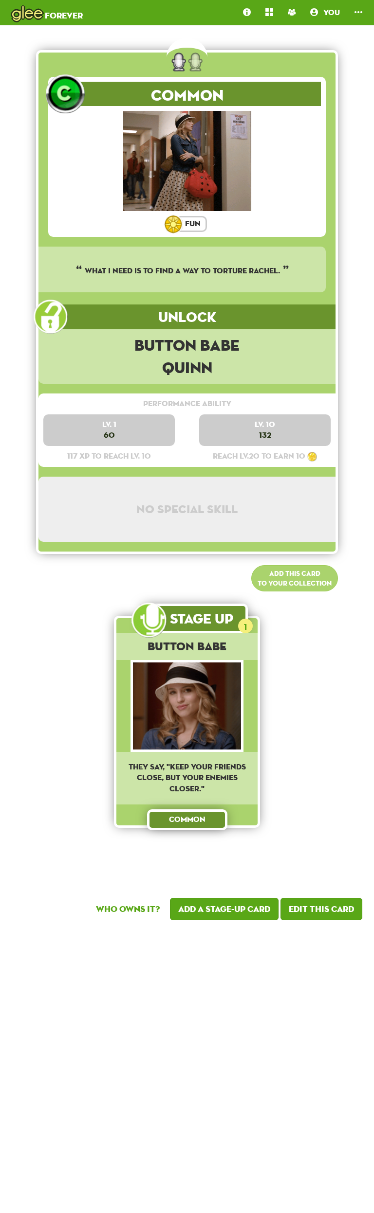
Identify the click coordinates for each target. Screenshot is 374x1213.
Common (187, 95)
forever (47, 12)
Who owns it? (128, 908)
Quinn (187, 367)
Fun (192, 223)
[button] (358, 12)
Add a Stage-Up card (224, 908)
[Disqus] (187, 1064)
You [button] (329, 12)
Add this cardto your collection (295, 578)
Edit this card (321, 908)
